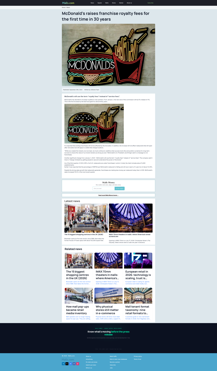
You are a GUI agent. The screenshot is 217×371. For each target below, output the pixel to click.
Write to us (89, 368)
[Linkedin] (63, 363)
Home (63, 7)
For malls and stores (91, 362)
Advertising (89, 359)
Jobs (111, 368)
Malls (106, 3)
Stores (114, 3)
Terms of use (137, 359)
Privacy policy (138, 356)
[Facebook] (74, 363)
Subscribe (150, 3)
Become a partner (115, 362)
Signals (100, 3)
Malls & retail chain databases (118, 359)
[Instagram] (77, 363)
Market (121, 3)
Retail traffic (113, 356)
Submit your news (91, 365)
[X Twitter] (66, 363)
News (92, 3)
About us (129, 3)
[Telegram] (70, 363)
